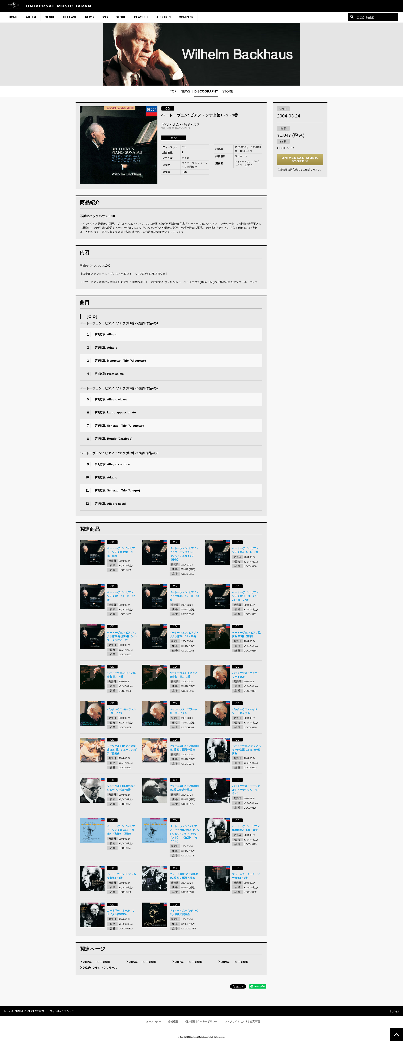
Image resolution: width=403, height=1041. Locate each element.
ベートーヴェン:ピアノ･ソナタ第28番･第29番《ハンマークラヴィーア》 (122, 636)
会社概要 (173, 1021)
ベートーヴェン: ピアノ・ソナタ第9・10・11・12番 (121, 596)
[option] (118, 145)
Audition (163, 17)
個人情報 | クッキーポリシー (201, 1021)
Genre (50, 17)
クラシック (67, 1011)
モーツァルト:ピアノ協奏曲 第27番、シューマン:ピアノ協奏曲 (122, 749)
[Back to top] (396, 1034)
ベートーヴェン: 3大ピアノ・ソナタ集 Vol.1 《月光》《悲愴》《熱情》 (121, 830)
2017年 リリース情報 (189, 962)
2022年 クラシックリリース (100, 967)
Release (70, 17)
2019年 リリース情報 (235, 962)
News (89, 17)
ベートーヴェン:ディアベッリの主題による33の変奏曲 (246, 749)
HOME (13, 17)
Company (186, 17)
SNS (105, 17)
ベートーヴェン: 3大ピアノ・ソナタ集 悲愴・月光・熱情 (121, 552)
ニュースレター (152, 1021)
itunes (394, 1011)
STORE (121, 17)
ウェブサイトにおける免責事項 (242, 1021)
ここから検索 (352, 16)
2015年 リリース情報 (143, 962)
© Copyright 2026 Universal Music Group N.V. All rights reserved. (201, 1037)
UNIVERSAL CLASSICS (30, 1011)
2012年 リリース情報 (97, 962)
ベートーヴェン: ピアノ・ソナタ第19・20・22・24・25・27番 (246, 596)
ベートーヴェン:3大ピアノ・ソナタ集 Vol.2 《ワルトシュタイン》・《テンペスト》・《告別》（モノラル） (184, 834)
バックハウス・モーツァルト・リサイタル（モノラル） (246, 789)
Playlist (141, 17)
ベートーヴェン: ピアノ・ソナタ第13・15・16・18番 (184, 596)
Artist (31, 17)
